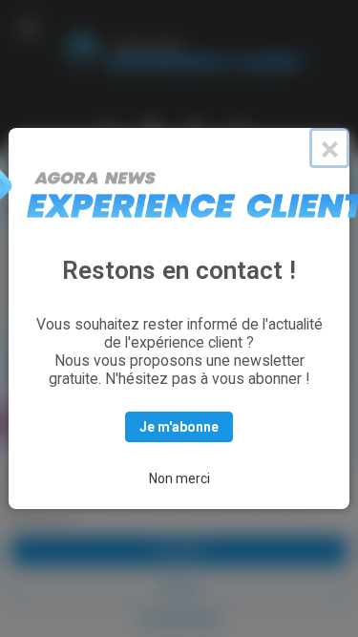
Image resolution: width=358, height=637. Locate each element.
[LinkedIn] (152, 126)
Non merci (179, 478)
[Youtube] (194, 126)
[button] (28, 28)
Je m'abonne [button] (179, 427)
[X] (110, 126)
